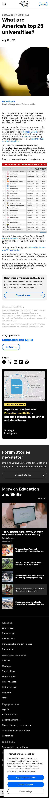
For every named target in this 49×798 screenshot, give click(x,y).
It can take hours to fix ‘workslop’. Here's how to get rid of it (30, 590)
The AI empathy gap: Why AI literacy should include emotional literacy (22, 533)
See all (42, 498)
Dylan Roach (8, 101)
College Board (30, 132)
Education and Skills (16, 15)
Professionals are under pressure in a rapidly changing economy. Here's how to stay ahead (29, 577)
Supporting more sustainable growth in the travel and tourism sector (29, 604)
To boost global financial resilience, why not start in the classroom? (28, 551)
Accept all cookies (25, 784)
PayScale (26, 136)
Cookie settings (25, 791)
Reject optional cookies (25, 777)
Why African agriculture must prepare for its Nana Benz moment (28, 564)
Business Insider (10, 238)
